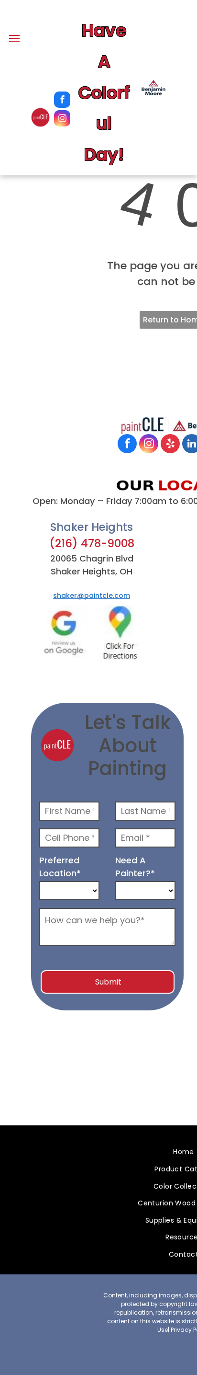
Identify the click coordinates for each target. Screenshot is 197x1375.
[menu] (14, 38)
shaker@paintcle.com (91, 595)
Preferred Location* (60, 866)
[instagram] (62, 119)
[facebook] (62, 101)
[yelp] (170, 445)
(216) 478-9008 (91, 543)
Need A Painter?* (135, 866)
